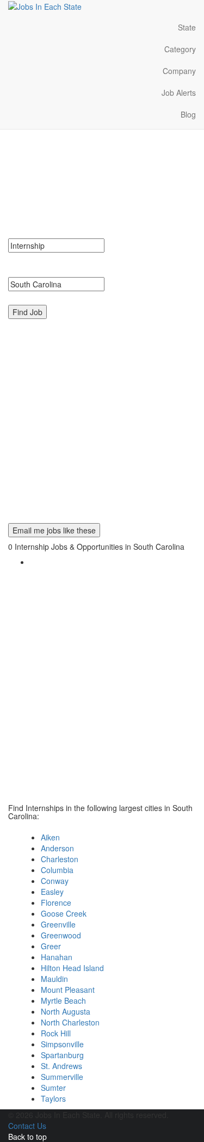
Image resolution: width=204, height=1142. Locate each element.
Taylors (53, 1098)
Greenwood (61, 935)
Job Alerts (179, 92)
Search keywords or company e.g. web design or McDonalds (98, 263)
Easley (52, 891)
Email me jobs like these (54, 530)
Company (179, 70)
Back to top (27, 1136)
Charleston (59, 859)
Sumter (53, 1087)
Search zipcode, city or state (61, 296)
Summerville (62, 1076)
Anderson (57, 848)
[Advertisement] (102, 421)
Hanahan (56, 956)
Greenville (58, 924)
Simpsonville (62, 1044)
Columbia (57, 869)
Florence (56, 902)
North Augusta (65, 1011)
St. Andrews (61, 1065)
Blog (188, 114)
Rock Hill (56, 1033)
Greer (51, 946)
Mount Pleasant (68, 989)
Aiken (50, 837)
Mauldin (54, 978)
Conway (55, 880)
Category (180, 49)
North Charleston (70, 1022)
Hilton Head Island (72, 967)
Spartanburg (62, 1054)
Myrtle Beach (63, 1000)
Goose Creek (63, 913)
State (187, 27)
